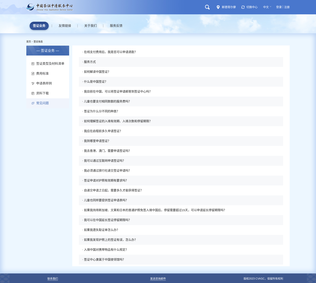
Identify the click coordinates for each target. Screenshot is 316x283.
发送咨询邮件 (158, 278)
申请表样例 (44, 83)
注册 (287, 7)
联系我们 (52, 278)
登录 (279, 7)
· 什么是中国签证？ (95, 81)
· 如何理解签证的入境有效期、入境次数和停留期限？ (117, 121)
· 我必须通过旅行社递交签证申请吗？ (106, 170)
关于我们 (90, 26)
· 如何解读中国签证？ (96, 71)
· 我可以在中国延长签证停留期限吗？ (106, 220)
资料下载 (42, 93)
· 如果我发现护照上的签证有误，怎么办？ (109, 239)
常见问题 (42, 103)
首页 (28, 41)
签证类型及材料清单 (50, 63)
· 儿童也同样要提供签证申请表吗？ (105, 200)
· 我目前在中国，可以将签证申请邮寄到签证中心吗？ (117, 91)
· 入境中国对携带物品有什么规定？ (105, 249)
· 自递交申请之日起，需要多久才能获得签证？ (112, 190)
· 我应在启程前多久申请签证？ (102, 131)
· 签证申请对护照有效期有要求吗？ (105, 180)
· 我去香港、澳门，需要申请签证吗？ (106, 151)
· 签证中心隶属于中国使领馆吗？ (103, 259)
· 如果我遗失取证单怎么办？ (100, 230)
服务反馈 (116, 26)
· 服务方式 (89, 62)
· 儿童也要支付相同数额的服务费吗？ (106, 101)
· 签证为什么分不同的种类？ (100, 111)
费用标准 (42, 73)
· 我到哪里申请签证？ (96, 141)
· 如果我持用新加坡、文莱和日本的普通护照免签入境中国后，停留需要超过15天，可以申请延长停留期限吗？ (154, 210)
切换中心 (252, 7)
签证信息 (38, 41)
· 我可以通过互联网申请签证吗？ (103, 160)
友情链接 (65, 26)
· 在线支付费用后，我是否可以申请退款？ (109, 52)
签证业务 (39, 26)
